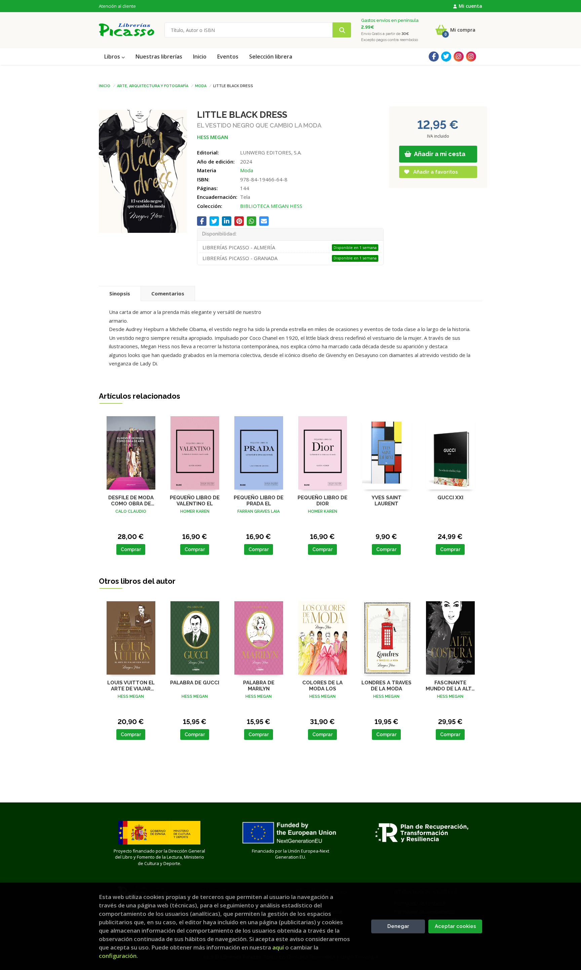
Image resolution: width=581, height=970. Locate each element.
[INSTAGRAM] (459, 56)
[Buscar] (342, 30)
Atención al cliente (117, 6)
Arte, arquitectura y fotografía (152, 85)
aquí (278, 947)
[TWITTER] (446, 56)
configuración (118, 956)
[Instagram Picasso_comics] (471, 56)
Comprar (131, 549)
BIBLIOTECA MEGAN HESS (271, 206)
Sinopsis (119, 293)
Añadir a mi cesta (439, 153)
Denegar (398, 926)
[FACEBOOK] (434, 56)
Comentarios (167, 293)
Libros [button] (112, 56)
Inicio (104, 85)
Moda (200, 85)
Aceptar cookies (455, 926)
